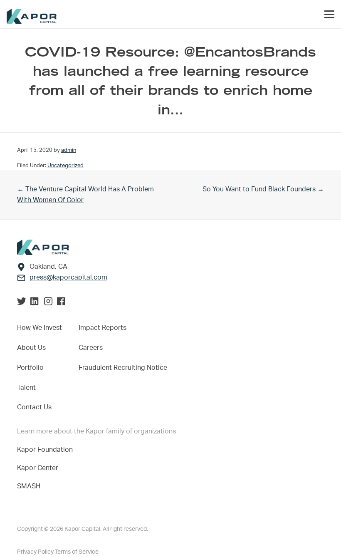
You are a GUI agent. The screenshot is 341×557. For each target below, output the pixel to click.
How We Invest (39, 327)
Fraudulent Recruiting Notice (123, 367)
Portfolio (30, 367)
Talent (26, 387)
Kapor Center (39, 468)
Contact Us (34, 407)
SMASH (28, 486)
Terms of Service (77, 552)
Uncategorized (65, 165)
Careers (91, 347)
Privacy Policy (36, 552)
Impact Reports (102, 327)
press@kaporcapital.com (68, 277)
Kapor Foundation (46, 449)
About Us (31, 347)
